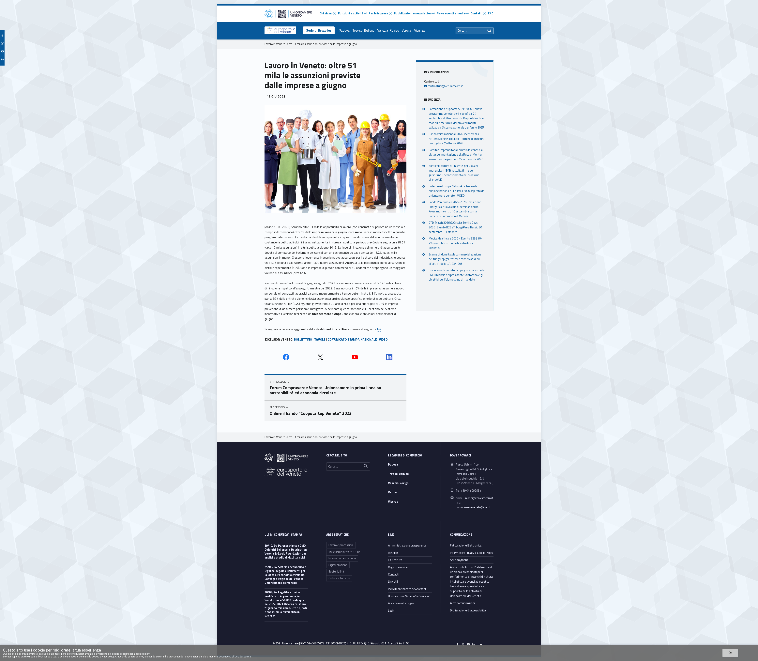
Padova (344, 30)
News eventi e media (451, 13)
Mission (393, 552)
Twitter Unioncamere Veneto (320, 357)
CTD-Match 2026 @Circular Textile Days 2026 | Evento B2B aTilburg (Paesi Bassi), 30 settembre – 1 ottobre (455, 227)
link (379, 329)
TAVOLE (320, 339)
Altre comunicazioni (462, 603)
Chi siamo (326, 13)
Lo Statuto (395, 560)
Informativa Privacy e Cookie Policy (471, 552)
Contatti (476, 13)
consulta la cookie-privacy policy (96, 656)
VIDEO (383, 339)
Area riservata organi (401, 603)
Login (391, 610)
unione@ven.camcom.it (478, 498)
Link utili (393, 581)
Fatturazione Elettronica (465, 545)
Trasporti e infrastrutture (344, 552)
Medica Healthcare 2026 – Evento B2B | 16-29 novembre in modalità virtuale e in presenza (455, 243)
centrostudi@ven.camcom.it (445, 86)
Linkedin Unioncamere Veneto (389, 357)
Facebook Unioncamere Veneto (286, 357)
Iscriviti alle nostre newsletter (407, 589)
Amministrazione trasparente (407, 545)
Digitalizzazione (337, 565)
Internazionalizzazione (342, 558)
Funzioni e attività (350, 13)
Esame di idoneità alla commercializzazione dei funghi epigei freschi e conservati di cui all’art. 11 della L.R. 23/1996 (455, 259)
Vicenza (419, 30)
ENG (490, 13)
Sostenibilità (336, 571)
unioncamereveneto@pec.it (473, 507)
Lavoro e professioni (341, 545)
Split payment (459, 560)
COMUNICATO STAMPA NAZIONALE (352, 339)
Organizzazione (398, 567)
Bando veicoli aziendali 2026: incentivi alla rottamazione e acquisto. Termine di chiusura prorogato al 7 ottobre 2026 (456, 139)
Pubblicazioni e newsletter (412, 13)
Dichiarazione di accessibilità (468, 610)
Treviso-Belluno (363, 30)
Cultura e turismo (339, 578)
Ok (730, 653)
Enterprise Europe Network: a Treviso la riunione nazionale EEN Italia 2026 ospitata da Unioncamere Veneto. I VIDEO (456, 191)
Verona (406, 30)
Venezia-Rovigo (388, 30)
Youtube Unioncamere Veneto (355, 357)
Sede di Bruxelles (318, 30)
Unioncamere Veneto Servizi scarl (409, 596)
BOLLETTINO (303, 339)
